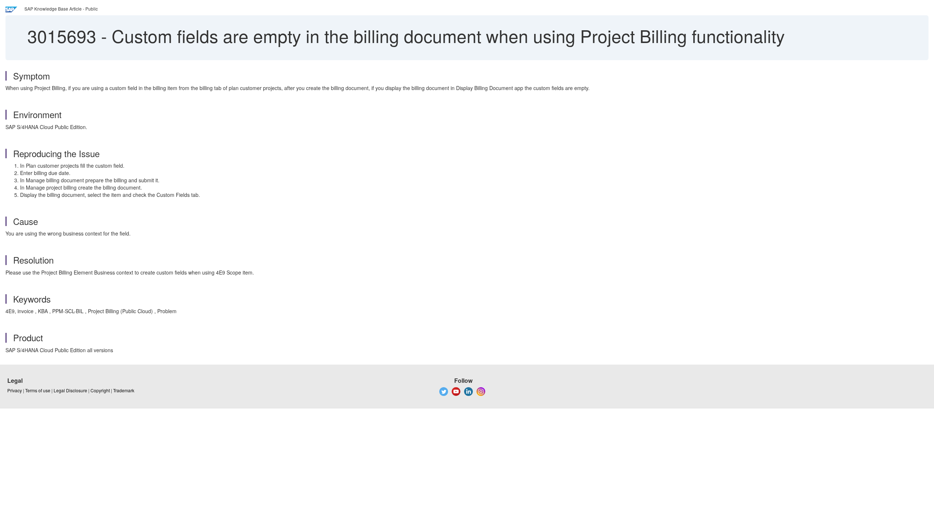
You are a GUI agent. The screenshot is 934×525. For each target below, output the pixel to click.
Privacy (14, 390)
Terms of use (37, 390)
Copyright (100, 390)
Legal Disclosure (70, 390)
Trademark (123, 390)
